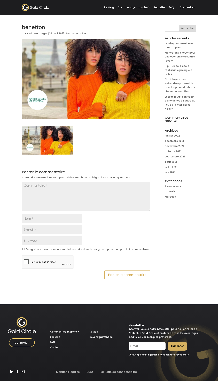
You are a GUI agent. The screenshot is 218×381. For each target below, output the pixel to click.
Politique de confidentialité (118, 372)
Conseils (170, 191)
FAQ (171, 7)
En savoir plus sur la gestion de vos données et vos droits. (159, 354)
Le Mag (109, 7)
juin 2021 (170, 172)
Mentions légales (68, 372)
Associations (173, 186)
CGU (90, 372)
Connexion (187, 7)
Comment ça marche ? (134, 7)
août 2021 (171, 162)
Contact (55, 347)
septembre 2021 (175, 156)
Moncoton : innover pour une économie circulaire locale (180, 57)
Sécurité (159, 7)
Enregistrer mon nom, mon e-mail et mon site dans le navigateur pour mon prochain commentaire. (87, 249)
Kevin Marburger (37, 33)
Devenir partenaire (101, 337)
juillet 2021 (171, 167)
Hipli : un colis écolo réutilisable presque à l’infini (178, 70)
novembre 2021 (174, 146)
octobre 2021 (173, 151)
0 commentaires (76, 33)
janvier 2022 (172, 135)
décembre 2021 (174, 141)
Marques (170, 196)
